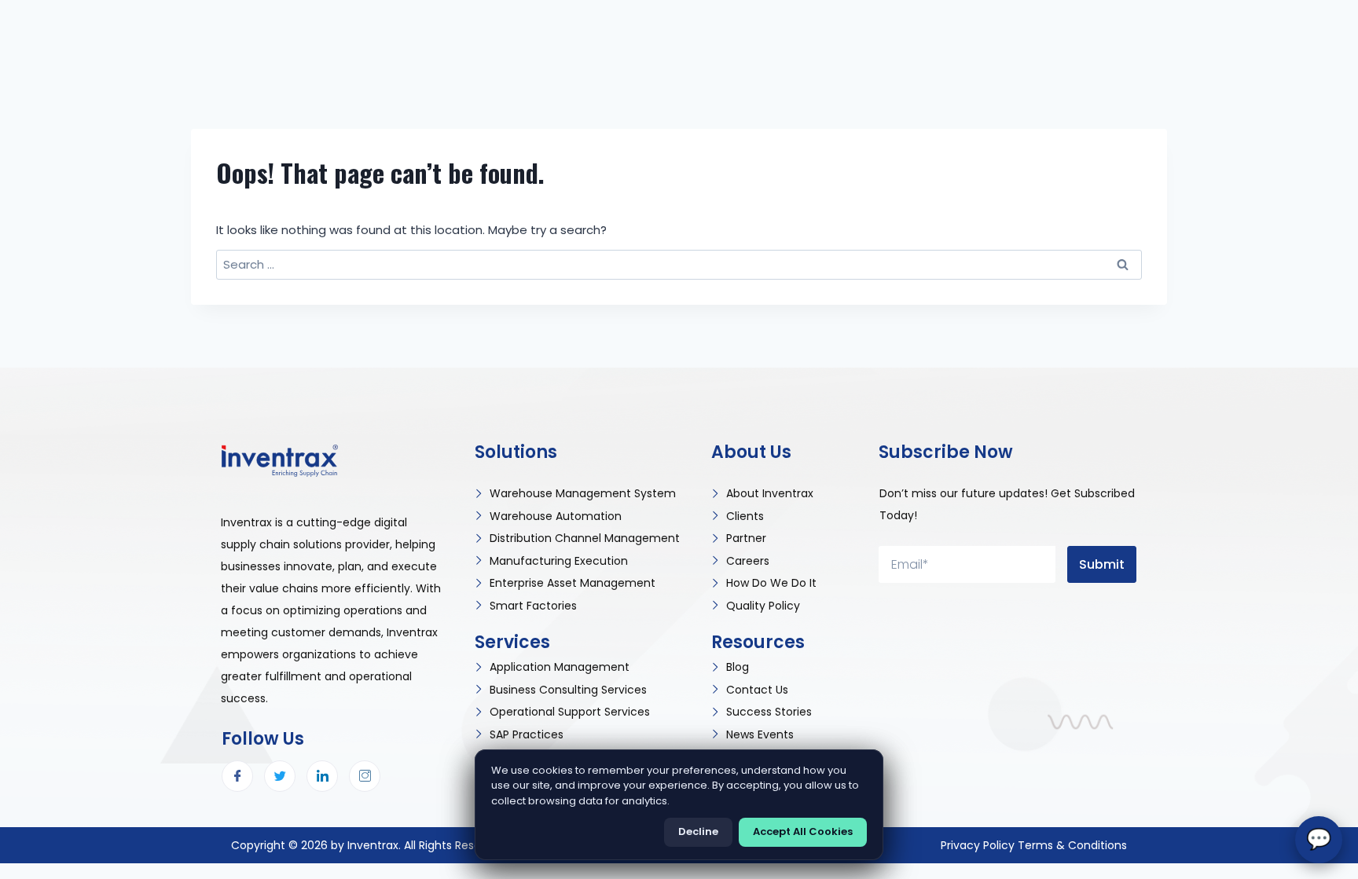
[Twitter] (279, 776)
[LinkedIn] (322, 776)
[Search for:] (679, 264)
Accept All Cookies (803, 831)
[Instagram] (364, 776)
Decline (698, 831)
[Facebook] (237, 776)
